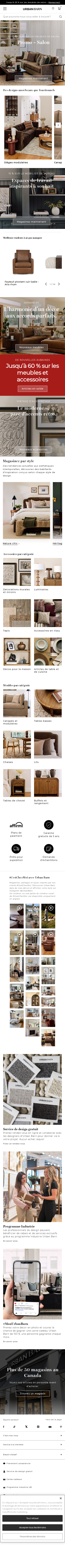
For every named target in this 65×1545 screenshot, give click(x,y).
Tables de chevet (14, 800)
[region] (32, 1518)
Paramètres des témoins (32, 1536)
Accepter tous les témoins (32, 1527)
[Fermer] (60, 1498)
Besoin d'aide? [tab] (10, 1454)
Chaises (8, 762)
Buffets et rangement (41, 802)
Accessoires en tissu (47, 630)
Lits (36, 762)
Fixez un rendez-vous (14, 1144)
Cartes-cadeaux (14, 1479)
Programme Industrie (19, 1226)
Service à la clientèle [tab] (13, 1444)
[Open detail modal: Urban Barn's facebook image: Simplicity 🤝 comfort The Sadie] (48, 1037)
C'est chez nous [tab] (10, 1435)
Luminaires (41, 589)
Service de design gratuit (20, 1129)
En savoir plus (10, 1241)
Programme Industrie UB (19, 1487)
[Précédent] (6, 125)
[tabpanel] (23, 268)
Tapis (6, 630)
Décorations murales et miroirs (16, 591)
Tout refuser (32, 1518)
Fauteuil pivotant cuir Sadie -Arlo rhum (22, 283)
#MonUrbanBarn (15, 1324)
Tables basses (43, 721)
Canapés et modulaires (10, 722)
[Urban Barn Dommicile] (32, 9)
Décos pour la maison (17, 669)
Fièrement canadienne (19, 1463)
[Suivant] (58, 125)
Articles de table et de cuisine (46, 670)
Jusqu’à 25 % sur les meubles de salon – (33, 2)
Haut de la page (54, 1419)
